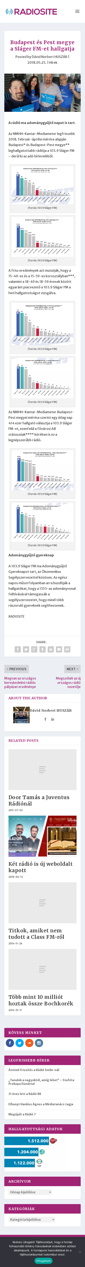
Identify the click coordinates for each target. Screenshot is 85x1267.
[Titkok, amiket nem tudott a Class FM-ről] (42, 902)
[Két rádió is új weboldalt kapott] (42, 836)
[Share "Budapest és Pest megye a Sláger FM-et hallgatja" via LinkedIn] (51, 649)
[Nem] (80, 1252)
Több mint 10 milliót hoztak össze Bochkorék (40, 1000)
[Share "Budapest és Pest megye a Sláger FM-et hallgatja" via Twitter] (26, 649)
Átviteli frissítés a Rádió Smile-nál (33, 1070)
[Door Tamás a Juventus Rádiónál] (42, 769)
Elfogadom (44, 1260)
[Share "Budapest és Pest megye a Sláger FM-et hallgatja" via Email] (59, 649)
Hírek (53, 62)
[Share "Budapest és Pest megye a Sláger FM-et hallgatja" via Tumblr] (42, 649)
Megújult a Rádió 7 (22, 1114)
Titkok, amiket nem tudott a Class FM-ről (36, 933)
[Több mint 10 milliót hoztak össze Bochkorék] (42, 969)
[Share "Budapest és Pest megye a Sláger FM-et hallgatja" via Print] (67, 649)
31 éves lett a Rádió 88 (24, 1094)
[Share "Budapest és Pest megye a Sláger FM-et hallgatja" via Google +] (34, 649)
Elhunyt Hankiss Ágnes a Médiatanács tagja (40, 1104)
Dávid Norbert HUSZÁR (49, 57)
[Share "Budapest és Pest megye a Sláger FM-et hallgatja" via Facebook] (18, 649)
